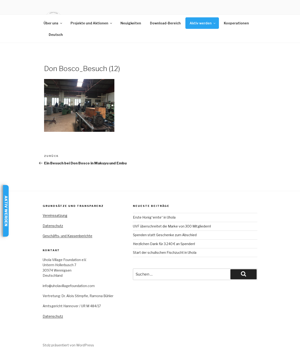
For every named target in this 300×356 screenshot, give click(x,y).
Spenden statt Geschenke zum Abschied (165, 235)
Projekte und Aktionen (89, 23)
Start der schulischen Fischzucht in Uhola (164, 252)
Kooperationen (236, 23)
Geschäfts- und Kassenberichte (67, 236)
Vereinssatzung (55, 215)
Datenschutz (53, 226)
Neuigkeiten (130, 23)
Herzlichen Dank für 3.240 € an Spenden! (164, 244)
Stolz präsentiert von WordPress (68, 345)
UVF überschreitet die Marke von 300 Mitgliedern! (172, 226)
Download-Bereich (165, 23)
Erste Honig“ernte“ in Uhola (154, 217)
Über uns (51, 23)
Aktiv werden (201, 23)
